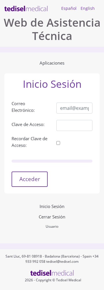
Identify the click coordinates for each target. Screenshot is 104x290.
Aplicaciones (52, 63)
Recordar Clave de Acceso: (29, 142)
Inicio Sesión (52, 206)
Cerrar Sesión (52, 217)
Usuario (52, 226)
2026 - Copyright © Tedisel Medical (52, 280)
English (88, 8)
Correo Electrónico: (23, 107)
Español (69, 8)
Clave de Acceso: (28, 124)
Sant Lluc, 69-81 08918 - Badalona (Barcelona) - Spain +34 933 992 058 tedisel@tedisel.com (52, 259)
